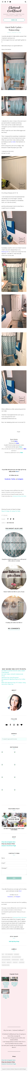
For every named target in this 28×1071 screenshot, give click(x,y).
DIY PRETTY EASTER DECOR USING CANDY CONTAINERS (14, 829)
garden (16, 954)
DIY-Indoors (9, 954)
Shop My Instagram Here (8, 842)
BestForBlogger (23, 1069)
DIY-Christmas (16, 957)
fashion (21, 962)
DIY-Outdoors (6, 959)
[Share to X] (10, 519)
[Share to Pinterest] (13, 519)
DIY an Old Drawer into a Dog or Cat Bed (6, 996)
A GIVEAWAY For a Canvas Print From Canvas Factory (6, 985)
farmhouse (15, 959)
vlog (21, 959)
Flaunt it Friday (5, 511)
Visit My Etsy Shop (14, 941)
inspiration (5, 965)
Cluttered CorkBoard (14, 9)
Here (20, 447)
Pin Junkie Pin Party (15, 511)
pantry (15, 962)
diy (3, 954)
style (3, 962)
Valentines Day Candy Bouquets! (10, 677)
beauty (9, 962)
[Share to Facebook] (8, 519)
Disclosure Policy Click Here (19, 496)
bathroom (10, 522)
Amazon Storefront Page (8, 845)
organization (6, 957)
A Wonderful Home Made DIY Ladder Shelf (14, 984)
